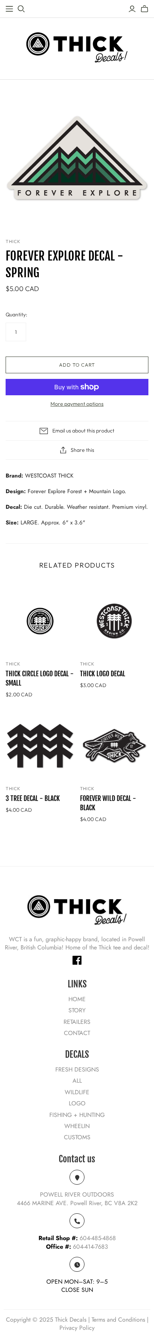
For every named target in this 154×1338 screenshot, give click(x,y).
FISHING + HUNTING (77, 1115)
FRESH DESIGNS (77, 1069)
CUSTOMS (77, 1137)
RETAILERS (77, 1022)
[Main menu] (9, 9)
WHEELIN (77, 1126)
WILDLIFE (77, 1092)
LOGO (77, 1103)
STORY (77, 1010)
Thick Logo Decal (102, 674)
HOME (77, 999)
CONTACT (77, 1033)
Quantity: (16, 314)
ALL (77, 1080)
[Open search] (21, 9)
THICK (13, 664)
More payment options (77, 403)
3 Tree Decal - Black (33, 798)
